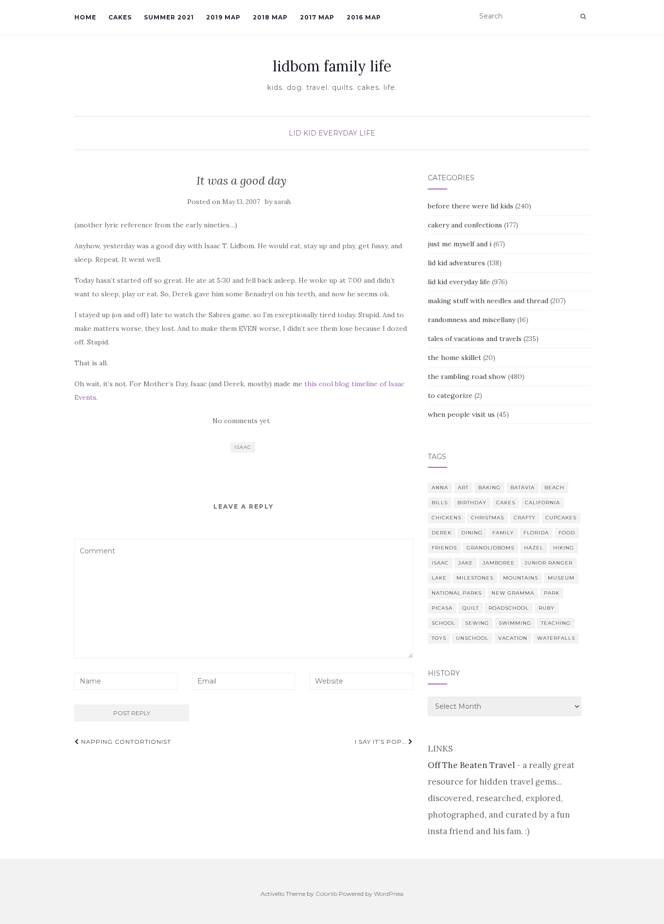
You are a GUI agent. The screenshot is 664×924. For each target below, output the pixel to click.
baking (489, 487)
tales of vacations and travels (475, 338)
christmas (487, 517)
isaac (242, 447)
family (503, 533)
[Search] (583, 16)
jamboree (499, 563)
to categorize (450, 395)
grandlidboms (490, 548)
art (463, 487)
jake (465, 563)
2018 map (270, 17)
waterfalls (556, 638)
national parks (457, 593)
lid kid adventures (456, 262)
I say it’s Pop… (381, 741)
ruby (547, 608)
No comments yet (241, 420)
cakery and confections (465, 225)
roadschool (509, 608)
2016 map (364, 17)
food (567, 533)
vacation (512, 638)
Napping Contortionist (125, 741)
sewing (477, 623)
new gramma (512, 593)
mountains (520, 578)
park (551, 593)
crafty (525, 517)
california (542, 502)
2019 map (223, 17)
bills (440, 502)
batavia (522, 487)
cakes (505, 502)
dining (472, 533)
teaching (556, 623)
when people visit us (461, 414)
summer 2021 (169, 17)
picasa (442, 608)
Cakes (120, 17)
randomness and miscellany (471, 319)
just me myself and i (459, 244)
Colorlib (326, 893)
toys (439, 638)
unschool (472, 638)
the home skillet (454, 357)
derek (442, 533)
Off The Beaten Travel (471, 765)
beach (554, 487)
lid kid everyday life (332, 133)
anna (440, 487)
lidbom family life (332, 66)
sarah (282, 202)
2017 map (317, 17)
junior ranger (548, 563)
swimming (515, 623)
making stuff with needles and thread (488, 300)
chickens (446, 517)
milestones (474, 578)
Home (85, 17)
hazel (533, 548)
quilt (470, 608)
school (443, 623)
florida (536, 533)
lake (439, 578)
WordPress (388, 893)
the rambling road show (467, 376)
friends (444, 548)
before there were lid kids (470, 206)
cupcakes (561, 517)
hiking (563, 548)
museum (561, 578)
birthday (472, 502)
